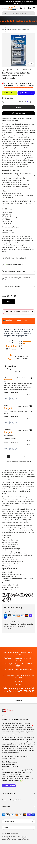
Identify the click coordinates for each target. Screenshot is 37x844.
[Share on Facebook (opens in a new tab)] (10, 399)
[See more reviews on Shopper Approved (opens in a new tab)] (16, 399)
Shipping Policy (23, 838)
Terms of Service (6, 839)
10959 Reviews (12, 349)
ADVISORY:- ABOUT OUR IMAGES (18, 312)
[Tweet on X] (8, 296)
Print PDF (8, 302)
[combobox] (18, 13)
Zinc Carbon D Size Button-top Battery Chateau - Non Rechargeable (15, 30)
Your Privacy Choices (23, 839)
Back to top (18, 700)
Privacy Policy (5, 838)
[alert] (18, 311)
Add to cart (18, 107)
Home (3, 28)
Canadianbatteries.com (12, 833)
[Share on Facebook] (11, 296)
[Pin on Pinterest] (15, 296)
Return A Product (22, 836)
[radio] (26, 341)
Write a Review (18, 371)
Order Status (12, 836)
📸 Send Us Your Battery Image (15, 320)
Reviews (14, 839)
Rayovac (4, 70)
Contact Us (5, 836)
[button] (25, 8)
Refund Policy (14, 838)
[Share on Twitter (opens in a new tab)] (13, 399)
